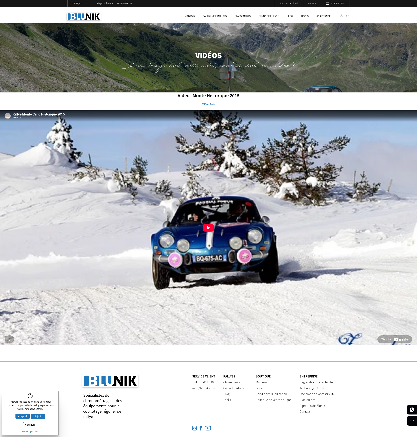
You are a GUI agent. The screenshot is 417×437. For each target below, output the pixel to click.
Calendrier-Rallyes (215, 16)
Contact (312, 3)
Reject (38, 416)
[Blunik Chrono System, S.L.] (84, 17)
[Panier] (347, 16)
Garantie (261, 388)
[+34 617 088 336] (412, 409)
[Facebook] (200, 428)
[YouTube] (208, 428)
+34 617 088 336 (124, 3)
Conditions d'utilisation (271, 394)
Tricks (305, 16)
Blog (290, 16)
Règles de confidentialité (316, 382)
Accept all (23, 416)
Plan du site (307, 400)
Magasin (190, 16)
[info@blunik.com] (412, 421)
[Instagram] (194, 428)
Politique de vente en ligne (274, 400)
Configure (30, 424)
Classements (243, 16)
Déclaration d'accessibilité (317, 394)
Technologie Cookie (313, 388)
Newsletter (338, 3)
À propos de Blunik (289, 3)
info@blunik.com (104, 3)
